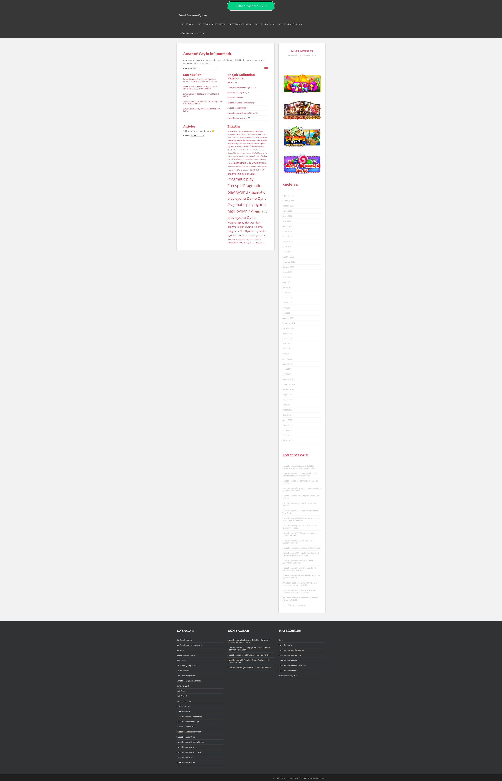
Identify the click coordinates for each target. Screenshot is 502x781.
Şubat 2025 (287, 287)
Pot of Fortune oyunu (241, 170)
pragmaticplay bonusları (241, 173)
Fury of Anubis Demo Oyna (294, 605)
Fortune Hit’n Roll (252, 153)
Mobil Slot (241, 167)
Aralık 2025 (287, 236)
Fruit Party (181, 691)
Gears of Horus (232, 159)
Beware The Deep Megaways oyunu (246, 140)
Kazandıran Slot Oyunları (247, 162)
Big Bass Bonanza (184, 640)
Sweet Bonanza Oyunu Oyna (188, 752)
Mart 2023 (287, 404)
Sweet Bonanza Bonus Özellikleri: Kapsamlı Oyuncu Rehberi (301, 576)
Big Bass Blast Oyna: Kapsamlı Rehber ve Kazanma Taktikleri (300, 598)
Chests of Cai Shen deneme (256, 150)
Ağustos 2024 (288, 318)
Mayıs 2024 (287, 333)
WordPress (307, 778)
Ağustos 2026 (288, 195)
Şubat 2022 (287, 440)
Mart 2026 (287, 221)
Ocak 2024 (287, 353)
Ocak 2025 (287, 292)
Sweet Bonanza (186, 24)
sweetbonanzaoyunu (236, 92)
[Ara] (266, 68)
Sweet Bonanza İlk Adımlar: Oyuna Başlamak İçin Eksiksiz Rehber (202, 102)
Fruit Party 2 (181, 696)
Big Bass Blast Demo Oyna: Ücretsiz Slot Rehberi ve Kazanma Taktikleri (300, 584)
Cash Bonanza (182, 670)
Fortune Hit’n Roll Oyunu (245, 156)
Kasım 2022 (288, 425)
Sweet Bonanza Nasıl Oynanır (189, 732)
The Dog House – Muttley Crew (254, 243)
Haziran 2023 (288, 389)
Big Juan (180, 650)
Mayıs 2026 (287, 211)
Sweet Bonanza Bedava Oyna (240, 102)
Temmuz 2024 (289, 323)
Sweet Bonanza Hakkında (289, 24)
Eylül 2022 (287, 435)
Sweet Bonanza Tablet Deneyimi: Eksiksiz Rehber (201, 95)
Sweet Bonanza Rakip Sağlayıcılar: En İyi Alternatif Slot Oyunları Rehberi (200, 87)
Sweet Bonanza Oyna (236, 108)
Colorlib (282, 778)
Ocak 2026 (287, 231)
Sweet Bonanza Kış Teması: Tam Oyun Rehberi (299, 504)
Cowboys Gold (182, 686)
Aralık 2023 (287, 359)
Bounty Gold (181, 660)
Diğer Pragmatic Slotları (191, 33)
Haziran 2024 (288, 328)
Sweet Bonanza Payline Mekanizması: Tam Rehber (201, 109)
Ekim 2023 (287, 369)
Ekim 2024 (287, 308)
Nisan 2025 (287, 277)
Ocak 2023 (287, 415)
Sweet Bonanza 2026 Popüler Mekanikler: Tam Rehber (301, 511)
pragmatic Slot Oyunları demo (245, 226)
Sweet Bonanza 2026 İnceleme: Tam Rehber (302, 548)
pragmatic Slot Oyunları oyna (244, 231)
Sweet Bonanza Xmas (185, 762)
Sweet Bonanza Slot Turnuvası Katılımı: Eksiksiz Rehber (300, 534)
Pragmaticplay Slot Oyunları (243, 222)
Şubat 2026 (287, 226)
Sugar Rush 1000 (260, 236)
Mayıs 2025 (287, 272)
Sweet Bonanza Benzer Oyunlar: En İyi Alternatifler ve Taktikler (299, 569)
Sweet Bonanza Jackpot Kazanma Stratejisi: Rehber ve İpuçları (301, 526)
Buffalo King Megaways (186, 665)
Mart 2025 (287, 282)
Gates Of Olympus (184, 701)
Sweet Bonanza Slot (185, 757)
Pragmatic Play (256, 169)
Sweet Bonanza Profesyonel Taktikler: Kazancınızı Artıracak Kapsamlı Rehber (200, 80)
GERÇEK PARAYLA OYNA (251, 6)
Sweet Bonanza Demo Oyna (240, 24)
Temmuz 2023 (289, 384)
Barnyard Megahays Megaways (238, 131)
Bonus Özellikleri (251, 146)
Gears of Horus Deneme (246, 159)
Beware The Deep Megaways (237, 137)
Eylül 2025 (287, 251)
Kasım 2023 (288, 364)
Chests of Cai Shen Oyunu (236, 153)
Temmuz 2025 (289, 262)
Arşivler (186, 135)
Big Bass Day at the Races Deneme (247, 144)
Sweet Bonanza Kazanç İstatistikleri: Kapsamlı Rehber (298, 541)
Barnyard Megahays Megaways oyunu (254, 134)
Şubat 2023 (287, 410)
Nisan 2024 (287, 338)
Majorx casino (232, 167)
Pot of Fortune (251, 167)
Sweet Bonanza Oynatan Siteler (211, 24)
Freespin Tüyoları (260, 156)
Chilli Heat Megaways (185, 675)
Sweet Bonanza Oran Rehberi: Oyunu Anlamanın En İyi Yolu (299, 561)
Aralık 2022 (287, 420)
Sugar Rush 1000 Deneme (236, 239)
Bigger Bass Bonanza (185, 655)
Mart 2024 (287, 343)
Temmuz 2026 (289, 200)
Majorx (264, 163)
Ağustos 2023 (288, 379)
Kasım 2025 (288, 241)
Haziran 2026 (288, 206)
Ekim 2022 (287, 430)
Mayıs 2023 (287, 394)
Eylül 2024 (287, 313)
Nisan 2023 (287, 399)
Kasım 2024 (288, 302)
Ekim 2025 (287, 246)
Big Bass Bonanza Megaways (189, 645)
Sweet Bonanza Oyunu (192, 15)
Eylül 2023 (287, 374)
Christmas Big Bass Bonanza (188, 681)
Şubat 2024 (287, 348)
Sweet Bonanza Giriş (185, 726)
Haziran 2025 (288, 267)
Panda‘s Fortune (183, 706)
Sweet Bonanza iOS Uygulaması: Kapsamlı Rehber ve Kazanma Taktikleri (301, 554)
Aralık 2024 (287, 297)
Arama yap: (188, 68)
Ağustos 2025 (288, 257)
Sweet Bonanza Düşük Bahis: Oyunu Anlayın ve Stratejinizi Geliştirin (302, 519)
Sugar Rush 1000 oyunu (253, 239)
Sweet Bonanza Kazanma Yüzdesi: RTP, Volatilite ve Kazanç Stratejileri (300, 591)
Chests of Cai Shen (240, 150)
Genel (230, 82)
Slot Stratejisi (249, 236)
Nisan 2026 (287, 216)
